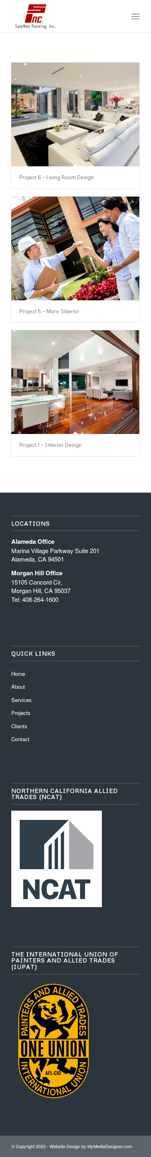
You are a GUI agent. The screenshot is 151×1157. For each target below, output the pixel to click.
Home (18, 673)
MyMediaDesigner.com (109, 1146)
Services (21, 700)
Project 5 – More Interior (49, 311)
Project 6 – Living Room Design (56, 177)
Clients (19, 726)
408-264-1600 (40, 599)
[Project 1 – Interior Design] (75, 382)
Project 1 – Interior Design (50, 445)
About (18, 686)
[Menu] (135, 16)
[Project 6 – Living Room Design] (75, 114)
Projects (21, 713)
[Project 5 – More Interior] (75, 248)
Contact (20, 739)
